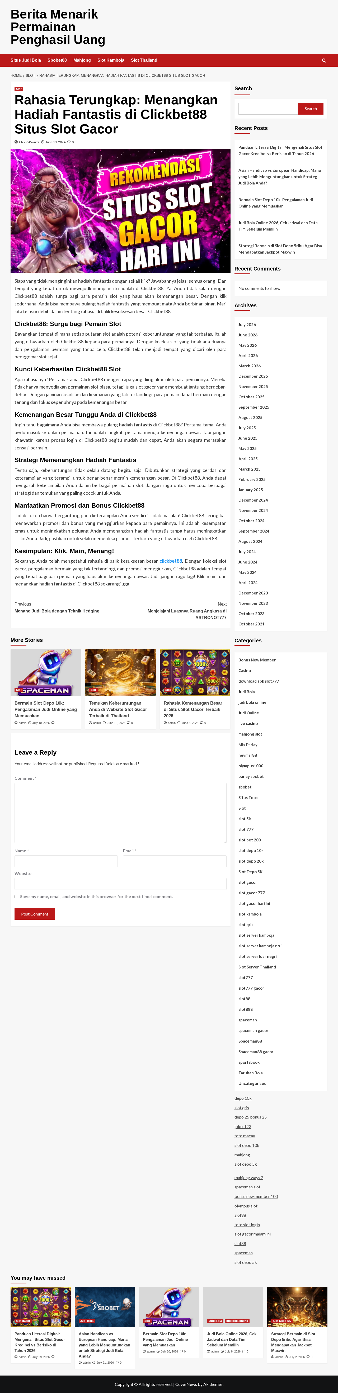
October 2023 (251, 613)
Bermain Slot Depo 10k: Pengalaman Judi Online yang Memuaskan (46, 709)
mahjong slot (250, 734)
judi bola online (252, 702)
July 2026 (247, 324)
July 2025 (247, 427)
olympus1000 (250, 765)
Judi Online (248, 712)
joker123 (242, 1126)
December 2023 (253, 592)
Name (22, 850)
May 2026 (247, 345)
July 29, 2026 (41, 1357)
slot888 (245, 1009)
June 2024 (247, 562)
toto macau (244, 1135)
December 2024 (253, 500)
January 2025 (250, 489)
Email (129, 850)
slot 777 (245, 829)
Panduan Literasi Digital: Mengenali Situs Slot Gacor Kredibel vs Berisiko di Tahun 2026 (280, 150)
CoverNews (186, 1384)
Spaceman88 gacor (255, 1051)
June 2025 (247, 438)
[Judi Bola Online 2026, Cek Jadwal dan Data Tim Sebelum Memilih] (233, 1307)
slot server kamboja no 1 (260, 945)
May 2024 (247, 572)
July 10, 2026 (41, 722)
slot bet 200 (249, 839)
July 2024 (247, 551)
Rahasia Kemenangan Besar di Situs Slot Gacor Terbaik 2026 (193, 709)
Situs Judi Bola (26, 60)
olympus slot (245, 1205)
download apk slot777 (258, 681)
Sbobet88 (57, 60)
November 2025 (253, 386)
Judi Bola (246, 691)
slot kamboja (250, 914)
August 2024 (250, 541)
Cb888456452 (29, 142)
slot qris (245, 924)
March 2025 (249, 469)
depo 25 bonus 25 (250, 1116)
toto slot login (247, 1224)
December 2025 (253, 376)
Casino (244, 670)
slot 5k (244, 818)
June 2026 (247, 334)
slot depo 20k (251, 861)
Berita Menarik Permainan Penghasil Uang (58, 27)
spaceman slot (247, 1186)
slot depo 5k (245, 1163)
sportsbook (249, 1062)
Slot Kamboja (110, 60)
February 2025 (252, 479)
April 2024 (248, 582)
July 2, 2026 (297, 1357)
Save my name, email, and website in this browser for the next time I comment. (96, 896)
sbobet (245, 787)
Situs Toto (247, 797)
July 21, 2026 (105, 1362)
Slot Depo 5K (250, 871)
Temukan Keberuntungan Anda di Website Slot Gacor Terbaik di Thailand (118, 709)
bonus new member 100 (256, 1196)
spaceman (247, 1019)
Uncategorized (252, 1083)
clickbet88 (170, 561)
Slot (19, 89)
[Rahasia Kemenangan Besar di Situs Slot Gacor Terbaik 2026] (195, 672)
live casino (248, 723)
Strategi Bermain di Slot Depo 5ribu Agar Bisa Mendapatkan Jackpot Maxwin (280, 248)
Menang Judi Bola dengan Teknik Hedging (57, 607)
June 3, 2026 (190, 722)
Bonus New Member (257, 659)
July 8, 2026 (233, 1351)
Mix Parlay (247, 744)
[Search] (324, 60)
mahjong (242, 1154)
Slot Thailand (144, 60)
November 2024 (253, 510)
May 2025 (247, 448)
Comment (26, 778)
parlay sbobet (251, 776)
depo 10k (243, 1098)
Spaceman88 (250, 1041)
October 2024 (251, 520)
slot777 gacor (251, 988)
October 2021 (251, 623)
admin (22, 722)
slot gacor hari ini (254, 903)
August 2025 (250, 417)
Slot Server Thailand (257, 966)
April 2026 (248, 355)
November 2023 (253, 603)
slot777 (245, 977)
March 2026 (249, 365)
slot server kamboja (256, 935)
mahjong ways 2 (248, 1177)
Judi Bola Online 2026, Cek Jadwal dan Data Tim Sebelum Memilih (278, 225)
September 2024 (253, 531)
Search (243, 88)
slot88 (244, 998)
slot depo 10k (251, 850)
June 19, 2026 (116, 722)
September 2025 (253, 407)
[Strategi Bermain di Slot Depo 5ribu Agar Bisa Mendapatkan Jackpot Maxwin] (297, 1307)
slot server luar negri (257, 956)
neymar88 (247, 755)
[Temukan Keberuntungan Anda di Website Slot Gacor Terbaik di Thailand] (120, 672)
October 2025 (251, 396)
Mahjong (82, 60)
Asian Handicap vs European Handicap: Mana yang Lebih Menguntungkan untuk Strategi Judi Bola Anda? (279, 176)
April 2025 (248, 458)
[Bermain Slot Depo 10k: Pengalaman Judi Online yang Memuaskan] (46, 672)
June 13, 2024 (55, 142)
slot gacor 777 (251, 892)
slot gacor (247, 882)
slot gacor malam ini (252, 1233)
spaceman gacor (253, 1030)
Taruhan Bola (250, 1072)
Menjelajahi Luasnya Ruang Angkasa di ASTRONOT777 (187, 611)
